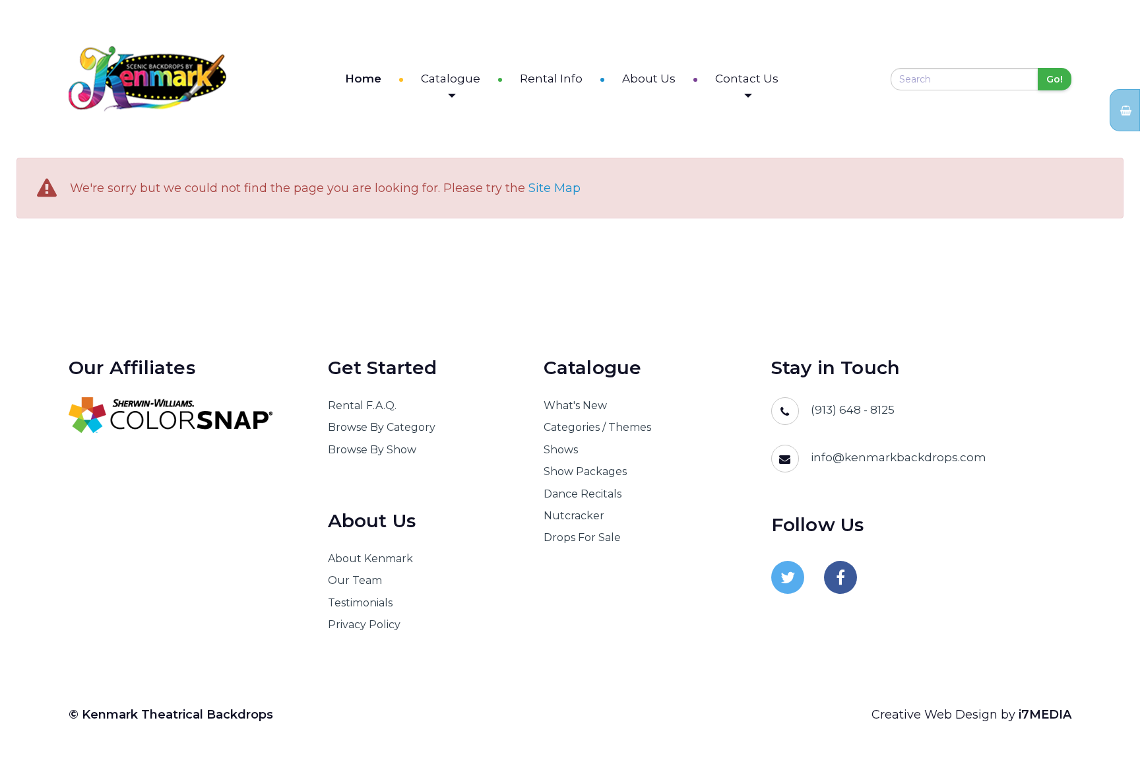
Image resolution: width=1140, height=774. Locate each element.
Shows (561, 449)
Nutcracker (574, 515)
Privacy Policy (364, 624)
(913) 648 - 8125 (853, 409)
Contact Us (746, 78)
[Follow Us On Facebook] (840, 577)
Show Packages (585, 471)
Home (363, 78)
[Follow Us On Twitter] (787, 577)
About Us (649, 78)
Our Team (355, 580)
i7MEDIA (1045, 714)
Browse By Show (372, 449)
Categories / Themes (597, 427)
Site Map (554, 188)
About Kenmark (370, 558)
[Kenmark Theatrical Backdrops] (147, 79)
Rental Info (551, 78)
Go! (1054, 79)
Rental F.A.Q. (362, 405)
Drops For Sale (582, 537)
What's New (575, 405)
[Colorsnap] (182, 415)
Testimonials (360, 603)
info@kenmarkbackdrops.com (898, 457)
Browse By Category (381, 427)
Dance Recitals (582, 494)
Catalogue (450, 78)
